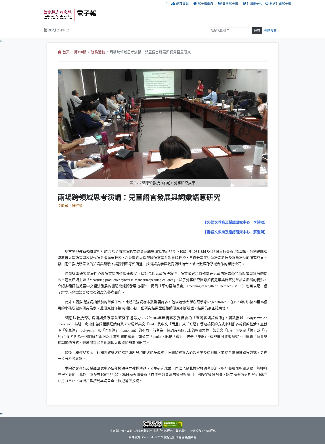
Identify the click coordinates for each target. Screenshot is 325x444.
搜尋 (257, 30)
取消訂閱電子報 (280, 3)
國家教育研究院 (174, 437)
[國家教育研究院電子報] (101, 15)
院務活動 (98, 52)
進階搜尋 (270, 30)
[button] (73, 128)
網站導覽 (182, 3)
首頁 (66, 52)
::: (167, 3)
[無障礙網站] (172, 423)
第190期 (80, 52)
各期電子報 (230, 3)
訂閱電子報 (254, 3)
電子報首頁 (205, 3)
